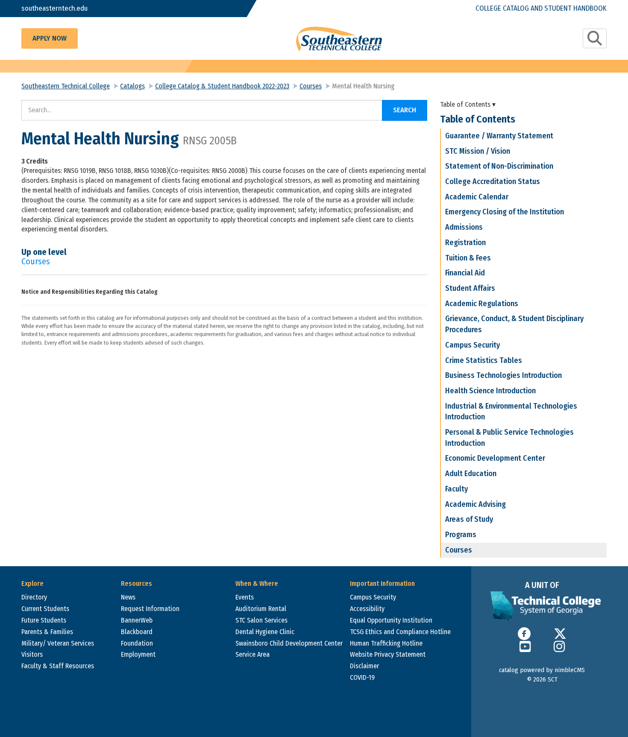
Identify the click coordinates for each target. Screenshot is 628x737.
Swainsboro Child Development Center (289, 643)
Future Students (43, 620)
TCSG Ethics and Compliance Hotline (400, 632)
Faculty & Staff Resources (57, 666)
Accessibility (367, 609)
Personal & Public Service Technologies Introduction (509, 437)
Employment (138, 654)
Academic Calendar (476, 197)
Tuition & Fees (468, 258)
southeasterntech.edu (54, 8)
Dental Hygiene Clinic (264, 632)
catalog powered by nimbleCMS (542, 670)
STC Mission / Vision (477, 151)
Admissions (464, 227)
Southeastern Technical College (65, 86)
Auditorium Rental (260, 609)
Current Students (45, 609)
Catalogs (132, 86)
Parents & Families (47, 632)
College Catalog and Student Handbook (541, 8)
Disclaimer (364, 666)
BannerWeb (137, 620)
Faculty (456, 489)
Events (244, 597)
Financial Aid (465, 273)
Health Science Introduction (490, 390)
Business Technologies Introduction (503, 375)
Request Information (150, 609)
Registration (465, 242)
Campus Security (472, 345)
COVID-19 (362, 677)
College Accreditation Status (492, 181)
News (128, 597)
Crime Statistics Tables (483, 360)
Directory (34, 597)
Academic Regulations (481, 303)
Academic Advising (475, 504)
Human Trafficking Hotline (386, 643)
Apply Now (49, 38)
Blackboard (137, 632)
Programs (460, 534)
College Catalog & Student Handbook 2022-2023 (222, 86)
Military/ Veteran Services (57, 643)
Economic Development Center (495, 458)
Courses (310, 86)
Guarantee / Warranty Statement (499, 135)
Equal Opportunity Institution (391, 620)
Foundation (137, 643)
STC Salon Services (261, 620)
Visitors (32, 654)
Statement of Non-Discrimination (499, 166)
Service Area (252, 654)
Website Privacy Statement (388, 654)
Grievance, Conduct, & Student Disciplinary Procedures (514, 324)
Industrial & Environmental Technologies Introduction (511, 411)
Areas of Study (469, 519)
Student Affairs (470, 288)
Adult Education (470, 473)
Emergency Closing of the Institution (504, 211)
